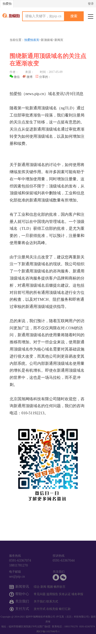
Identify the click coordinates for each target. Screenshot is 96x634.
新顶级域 (47, 40)
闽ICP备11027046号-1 (48, 631)
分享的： (45, 77)
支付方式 (40, 609)
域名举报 (77, 594)
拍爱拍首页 (31, 40)
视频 (50, 586)
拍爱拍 (7, 3)
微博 (29, 77)
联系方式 (52, 601)
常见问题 (40, 594)
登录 (91, 3)
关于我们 (40, 601)
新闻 (43, 586)
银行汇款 (65, 609)
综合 (37, 586)
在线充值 (52, 609)
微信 (17, 77)
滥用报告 (52, 594)
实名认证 (65, 594)
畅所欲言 (59, 586)
